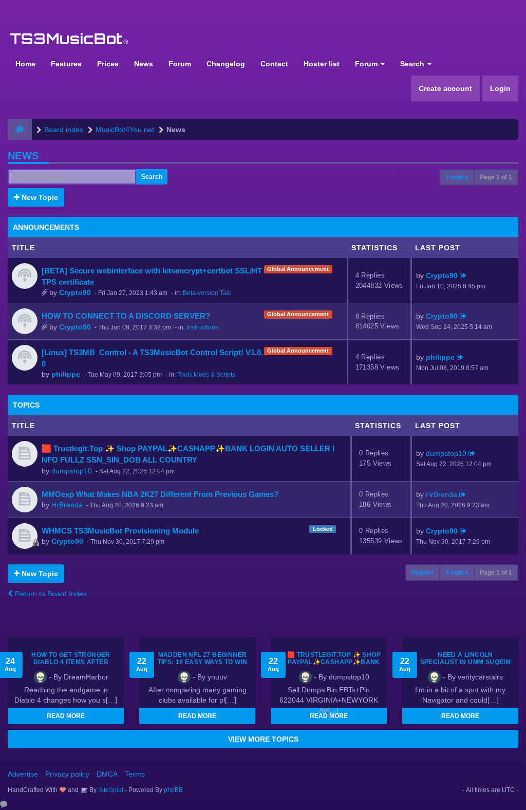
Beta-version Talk (207, 293)
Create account (445, 88)
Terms (135, 774)
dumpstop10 (71, 471)
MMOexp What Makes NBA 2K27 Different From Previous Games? (160, 494)
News (143, 64)
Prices (108, 64)
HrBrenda (67, 505)
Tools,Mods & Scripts (206, 374)
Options (422, 572)
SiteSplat (110, 790)
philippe (65, 374)
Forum (179, 64)
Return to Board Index (50, 594)
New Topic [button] (39, 197)
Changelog (225, 64)
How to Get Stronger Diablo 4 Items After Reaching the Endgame (71, 662)
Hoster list (322, 64)
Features (66, 64)
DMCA (107, 774)
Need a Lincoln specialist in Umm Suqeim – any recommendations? (465, 662)
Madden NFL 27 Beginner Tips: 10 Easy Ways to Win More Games (203, 662)
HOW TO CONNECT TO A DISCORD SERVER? (126, 315)
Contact (274, 64)
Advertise (23, 774)
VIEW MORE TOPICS (263, 739)
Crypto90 (75, 292)
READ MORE (66, 716)
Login (500, 88)
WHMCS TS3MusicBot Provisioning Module (120, 530)
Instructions (202, 327)
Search (413, 64)
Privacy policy (67, 774)
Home (25, 64)
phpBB (173, 790)
